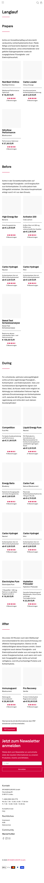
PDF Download (9, 729)
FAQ (3, 811)
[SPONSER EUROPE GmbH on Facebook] (3, 839)
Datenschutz (6, 825)
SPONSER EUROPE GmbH (16, 860)
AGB (3, 822)
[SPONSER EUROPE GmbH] (22, 3)
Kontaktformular (7, 809)
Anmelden (22, 769)
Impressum (6, 820)
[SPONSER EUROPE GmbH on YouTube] (9, 839)
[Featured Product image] (11, 70)
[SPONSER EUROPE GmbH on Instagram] (6, 839)
